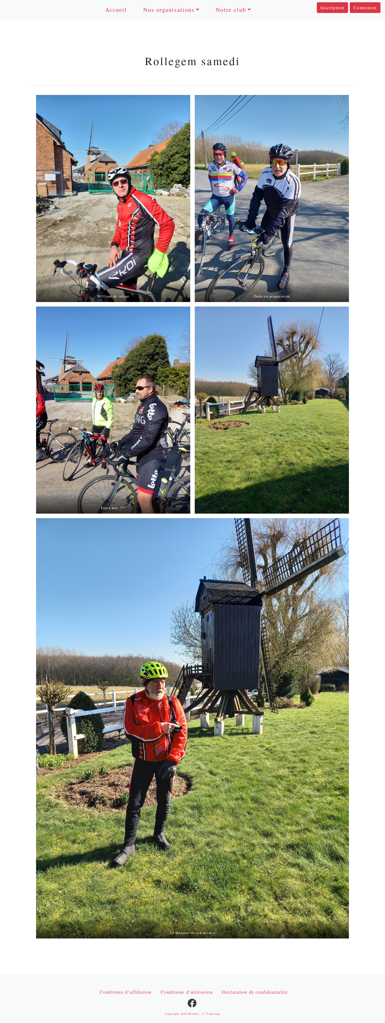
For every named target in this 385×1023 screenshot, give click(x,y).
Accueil (116, 10)
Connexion (365, 7)
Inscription (332, 7)
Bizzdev (193, 1014)
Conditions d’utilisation (187, 992)
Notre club (231, 10)
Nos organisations (168, 10)
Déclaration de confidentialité (254, 992)
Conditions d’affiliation (126, 992)
